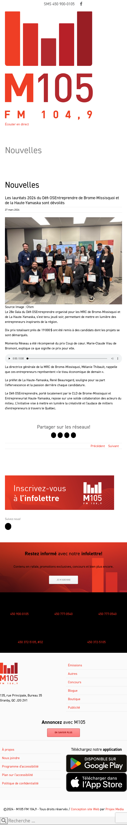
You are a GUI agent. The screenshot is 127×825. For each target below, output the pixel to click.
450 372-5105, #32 (30, 642)
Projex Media (115, 809)
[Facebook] (8, 526)
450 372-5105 (96, 642)
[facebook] (1, 707)
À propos (8, 749)
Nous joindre (11, 758)
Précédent (98, 446)
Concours (74, 682)
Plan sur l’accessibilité (17, 775)
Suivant (113, 446)
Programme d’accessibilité (20, 766)
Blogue (73, 690)
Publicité (74, 707)
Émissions (75, 665)
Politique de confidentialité (20, 783)
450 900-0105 (19, 614)
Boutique (74, 699)
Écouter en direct (17, 124)
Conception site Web (85, 809)
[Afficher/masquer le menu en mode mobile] (120, 13)
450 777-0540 (63, 614)
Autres (72, 673)
